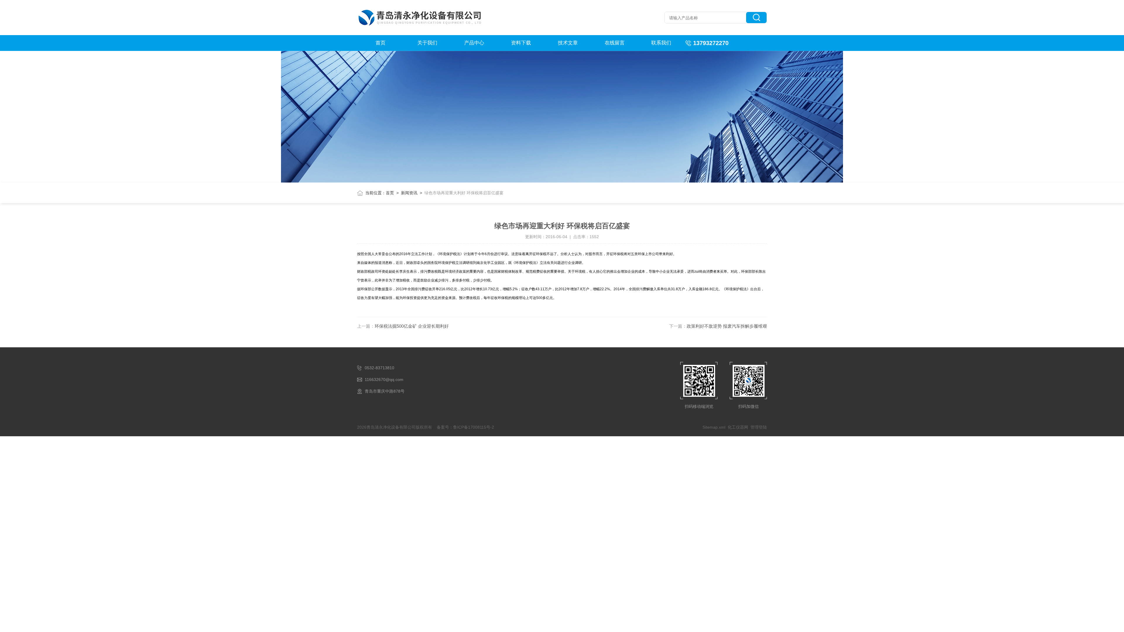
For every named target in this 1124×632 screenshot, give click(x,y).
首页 (380, 43)
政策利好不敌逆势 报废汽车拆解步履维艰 (727, 326)
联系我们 (661, 43)
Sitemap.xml (713, 427)
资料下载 (521, 43)
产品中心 (474, 43)
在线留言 (615, 43)
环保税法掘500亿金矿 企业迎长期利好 (412, 326)
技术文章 (568, 43)
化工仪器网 (738, 427)
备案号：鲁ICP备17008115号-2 (465, 427)
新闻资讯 (409, 192)
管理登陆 (759, 427)
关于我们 (427, 43)
